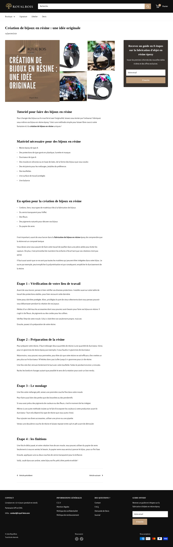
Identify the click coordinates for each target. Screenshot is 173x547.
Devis (44, 17)
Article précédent (25, 475)
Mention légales (63, 507)
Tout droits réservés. (11, 537)
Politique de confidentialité (67, 511)
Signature (23, 17)
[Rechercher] (148, 6)
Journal (97, 515)
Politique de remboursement (68, 515)
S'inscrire (145, 80)
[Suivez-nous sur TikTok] (81, 539)
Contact (98, 503)
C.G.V (59, 503)
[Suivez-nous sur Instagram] (77, 539)
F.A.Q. (97, 507)
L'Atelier (35, 17)
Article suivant (94, 475)
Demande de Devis (102, 511)
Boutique (8, 17)
